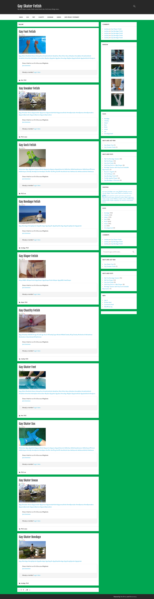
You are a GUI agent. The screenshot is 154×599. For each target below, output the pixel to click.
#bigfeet (69, 58)
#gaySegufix (48, 226)
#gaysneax (43, 112)
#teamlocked (30, 337)
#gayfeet (58, 58)
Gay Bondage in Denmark (111, 180)
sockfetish (104, 200)
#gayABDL (61, 280)
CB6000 (120, 191)
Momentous (132, 596)
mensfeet (111, 198)
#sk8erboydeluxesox (76, 169)
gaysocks (109, 197)
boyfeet (114, 191)
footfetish (125, 193)
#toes (33, 56)
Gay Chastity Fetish (29, 310)
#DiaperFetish (31, 280)
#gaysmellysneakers (46, 115)
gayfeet (107, 195)
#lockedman (88, 334)
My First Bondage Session (111, 159)
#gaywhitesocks (59, 169)
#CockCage (40, 334)
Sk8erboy (116, 198)
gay (104, 195)
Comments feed (109, 304)
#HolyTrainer (38, 337)
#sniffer (48, 171)
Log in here (37, 72)
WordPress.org (108, 306)
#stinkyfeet (34, 58)
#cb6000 (30, 334)
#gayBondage (41, 226)
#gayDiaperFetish (47, 280)
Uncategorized (108, 133)
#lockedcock (81, 334)
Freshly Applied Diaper (111, 178)
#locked (59, 334)
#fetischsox (22, 169)
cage (117, 191)
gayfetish (116, 195)
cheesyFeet (130, 191)
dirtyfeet (112, 193)
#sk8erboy (67, 169)
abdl (103, 191)
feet (33, 17)
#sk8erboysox (23, 171)
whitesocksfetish (129, 200)
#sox (68, 171)
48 (27, 590)
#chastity (24, 334)
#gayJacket (78, 226)
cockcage (104, 193)
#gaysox (52, 169)
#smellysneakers (88, 112)
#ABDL (24, 280)
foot (122, 193)
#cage (35, 334)
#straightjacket (32, 226)
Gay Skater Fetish (29, 6)
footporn (130, 193)
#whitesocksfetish (83, 171)
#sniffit (58, 171)
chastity (41, 17)
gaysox (113, 197)
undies (59, 17)
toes (120, 200)
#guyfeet (52, 58)
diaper (22, 302)
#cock (45, 334)
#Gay (20, 280)
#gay (20, 56)
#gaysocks (47, 169)
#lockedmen (22, 337)
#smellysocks (35, 171)
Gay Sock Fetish (27, 145)
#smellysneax (80, 112)
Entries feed (107, 302)
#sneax (30, 112)
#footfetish (28, 56)
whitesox (104, 201)
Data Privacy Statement (72, 17)
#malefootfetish (47, 56)
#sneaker (24, 112)
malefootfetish (131, 197)
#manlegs (64, 58)
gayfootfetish (121, 195)
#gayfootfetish (76, 58)
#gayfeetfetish (85, 58)
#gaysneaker (35, 112)
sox (27, 17)
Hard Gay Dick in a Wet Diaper (113, 165)
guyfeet (122, 197)
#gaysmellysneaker (24, 115)
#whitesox (91, 171)
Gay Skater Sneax (28, 480)
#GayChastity (74, 334)
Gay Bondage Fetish (29, 201)
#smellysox (42, 171)
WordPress (123, 596)
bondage (50, 17)
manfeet (104, 198)
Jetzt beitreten (26, 65)
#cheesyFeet (39, 56)
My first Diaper (108, 161)
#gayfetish (32, 169)
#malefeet (22, 58)
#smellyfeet (78, 56)
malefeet (126, 197)
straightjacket (116, 200)
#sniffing (53, 171)
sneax (21, 17)
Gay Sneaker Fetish (29, 88)
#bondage (25, 226)
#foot (63, 56)
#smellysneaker (71, 112)
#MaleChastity (65, 334)
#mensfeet (41, 58)
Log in (106, 300)
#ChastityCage (52, 334)
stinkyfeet (112, 200)
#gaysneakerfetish (51, 112)
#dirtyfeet (72, 56)
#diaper (55, 280)
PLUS (25, 80)
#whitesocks (73, 171)
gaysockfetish (105, 197)
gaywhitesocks (118, 197)
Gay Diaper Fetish (28, 256)
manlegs (107, 198)
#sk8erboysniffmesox (89, 169)
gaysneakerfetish (127, 195)
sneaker (129, 199)
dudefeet (116, 193)
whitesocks (124, 200)
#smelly (29, 171)
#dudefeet (55, 56)
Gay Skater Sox (27, 423)
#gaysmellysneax (35, 115)
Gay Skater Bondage (30, 537)
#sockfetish (64, 171)
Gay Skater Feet (27, 367)
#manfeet (28, 58)
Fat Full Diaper (108, 174)
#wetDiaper (67, 280)
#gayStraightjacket (69, 226)
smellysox (124, 198)
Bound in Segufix (109, 172)
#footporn (92, 58)
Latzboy (106, 29)
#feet (23, 56)
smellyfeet (120, 198)
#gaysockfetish (39, 169)
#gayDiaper (38, 280)
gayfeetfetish (112, 195)
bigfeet (105, 191)
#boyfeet (47, 58)
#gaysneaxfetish (62, 112)
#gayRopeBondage (58, 226)
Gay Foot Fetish (27, 31)
